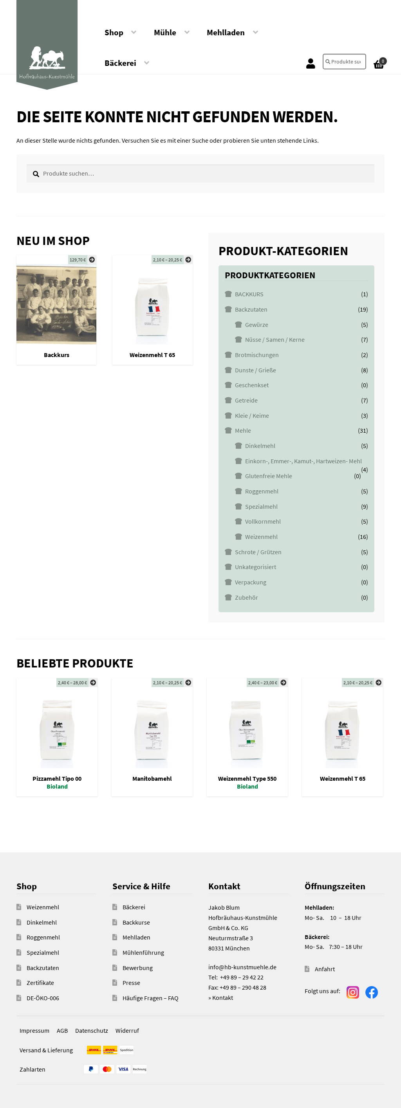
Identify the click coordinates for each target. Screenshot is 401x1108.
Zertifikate (40, 983)
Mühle (165, 32)
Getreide (246, 400)
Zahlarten (32, 1069)
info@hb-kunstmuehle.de (242, 967)
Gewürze (256, 324)
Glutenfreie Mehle (268, 476)
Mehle (243, 430)
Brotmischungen (257, 355)
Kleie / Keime (252, 415)
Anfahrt (325, 969)
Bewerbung (138, 968)
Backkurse (136, 922)
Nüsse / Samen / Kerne (275, 339)
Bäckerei (120, 63)
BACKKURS (249, 294)
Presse (131, 983)
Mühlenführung (143, 952)
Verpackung (250, 582)
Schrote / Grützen (258, 552)
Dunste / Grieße (255, 370)
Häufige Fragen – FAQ (151, 998)
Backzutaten (251, 309)
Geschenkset (252, 385)
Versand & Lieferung (46, 1050)
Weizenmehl (261, 536)
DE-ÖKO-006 (43, 998)
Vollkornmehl (263, 521)
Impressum (34, 1030)
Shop (114, 32)
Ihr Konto (311, 63)
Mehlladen (226, 32)
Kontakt (222, 997)
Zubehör (246, 597)
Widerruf (127, 1030)
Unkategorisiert (255, 567)
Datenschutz (91, 1030)
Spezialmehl (261, 506)
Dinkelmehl (260, 446)
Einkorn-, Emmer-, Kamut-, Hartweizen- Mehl (303, 461)
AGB (62, 1030)
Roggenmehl (261, 491)
